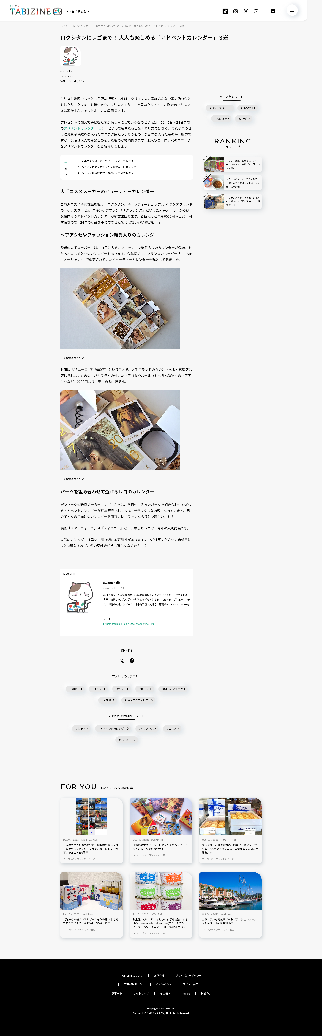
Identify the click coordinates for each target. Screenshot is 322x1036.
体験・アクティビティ (138, 700)
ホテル (144, 689)
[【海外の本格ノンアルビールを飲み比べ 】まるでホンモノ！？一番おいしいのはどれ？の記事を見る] (91, 891)
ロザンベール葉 (228, 839)
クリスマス (147, 728)
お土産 (121, 689)
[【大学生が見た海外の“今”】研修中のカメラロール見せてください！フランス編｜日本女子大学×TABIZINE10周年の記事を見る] (91, 816)
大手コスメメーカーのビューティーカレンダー (106, 161)
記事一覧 (117, 993)
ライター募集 (190, 984)
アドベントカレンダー (80, 128)
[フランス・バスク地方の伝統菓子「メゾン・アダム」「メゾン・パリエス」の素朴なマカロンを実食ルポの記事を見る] (230, 816)
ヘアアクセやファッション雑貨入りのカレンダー (108, 167)
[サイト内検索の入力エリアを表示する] (273, 11)
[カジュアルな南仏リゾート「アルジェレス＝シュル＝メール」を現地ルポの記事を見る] (230, 891)
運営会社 (159, 975)
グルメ (98, 689)
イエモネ (165, 993)
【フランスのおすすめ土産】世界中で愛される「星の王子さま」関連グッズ (243, 201)
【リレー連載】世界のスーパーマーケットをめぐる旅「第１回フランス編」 (243, 164)
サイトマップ (141, 993)
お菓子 (82, 728)
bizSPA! (205, 993)
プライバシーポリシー (189, 975)
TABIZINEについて (131, 975)
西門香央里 (156, 914)
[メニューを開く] (292, 10)
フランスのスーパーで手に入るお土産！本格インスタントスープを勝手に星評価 (243, 182)
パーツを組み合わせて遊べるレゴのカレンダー (106, 173)
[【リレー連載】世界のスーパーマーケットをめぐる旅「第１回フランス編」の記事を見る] (214, 164)
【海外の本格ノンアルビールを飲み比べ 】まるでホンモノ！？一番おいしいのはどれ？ (91, 921)
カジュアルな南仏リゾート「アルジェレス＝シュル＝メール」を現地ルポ (229, 921)
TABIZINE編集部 (89, 839)
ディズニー (127, 740)
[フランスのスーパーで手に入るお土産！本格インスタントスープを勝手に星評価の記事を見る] (214, 182)
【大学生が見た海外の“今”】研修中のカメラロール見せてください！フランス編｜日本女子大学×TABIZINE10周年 (90, 848)
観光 (74, 689)
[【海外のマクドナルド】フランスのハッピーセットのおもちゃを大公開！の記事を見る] (161, 816)
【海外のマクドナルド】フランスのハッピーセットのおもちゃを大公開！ (160, 847)
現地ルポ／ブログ (172, 689)
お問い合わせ (164, 984)
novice (186, 993)
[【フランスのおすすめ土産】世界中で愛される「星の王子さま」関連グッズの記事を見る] (214, 201)
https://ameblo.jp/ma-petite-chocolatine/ (126, 623)
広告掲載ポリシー (134, 984)
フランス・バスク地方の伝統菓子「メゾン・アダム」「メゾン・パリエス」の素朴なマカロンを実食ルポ (230, 848)
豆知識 (107, 700)
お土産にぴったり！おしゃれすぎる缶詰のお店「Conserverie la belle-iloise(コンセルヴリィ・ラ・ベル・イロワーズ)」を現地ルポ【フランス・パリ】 (160, 923)
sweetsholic (67, 76)
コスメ (172, 728)
